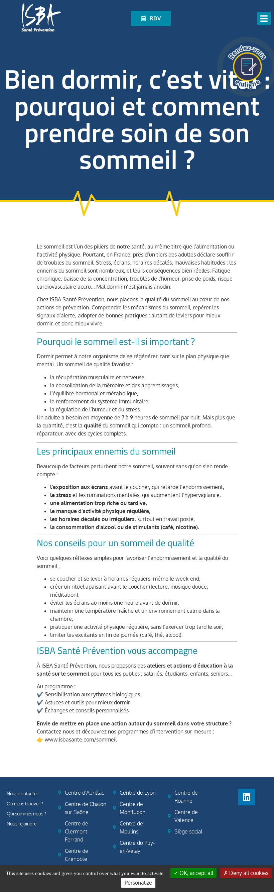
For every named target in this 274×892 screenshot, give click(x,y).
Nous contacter (22, 793)
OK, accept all (195, 873)
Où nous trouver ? (25, 803)
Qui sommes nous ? (26, 813)
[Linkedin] (246, 797)
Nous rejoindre (21, 823)
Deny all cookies (248, 873)
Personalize (138, 882)
